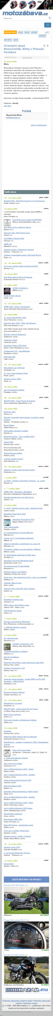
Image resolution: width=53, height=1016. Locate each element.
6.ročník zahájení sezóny (13, 459)
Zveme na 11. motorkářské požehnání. (19, 538)
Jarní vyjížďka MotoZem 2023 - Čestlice (19, 775)
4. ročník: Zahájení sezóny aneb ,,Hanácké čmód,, (23, 508)
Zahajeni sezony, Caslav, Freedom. (17, 836)
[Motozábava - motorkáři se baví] (26, 13)
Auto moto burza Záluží (21, 750)
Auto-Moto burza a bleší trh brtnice (17, 227)
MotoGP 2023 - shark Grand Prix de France (21, 709)
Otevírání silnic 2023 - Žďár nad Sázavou (20, 323)
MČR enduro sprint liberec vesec (16, 605)
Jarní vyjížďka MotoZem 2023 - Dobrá (19, 769)
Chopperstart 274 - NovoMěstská (17, 351)
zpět (46, 32)
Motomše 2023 (10, 412)
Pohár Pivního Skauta (12, 296)
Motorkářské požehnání (13, 814)
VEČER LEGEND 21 (20, 288)
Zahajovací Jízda (10, 340)
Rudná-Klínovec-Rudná (13, 453)
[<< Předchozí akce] (44, 45)
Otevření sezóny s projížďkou (15, 572)
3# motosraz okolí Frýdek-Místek (16, 566)
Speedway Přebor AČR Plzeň (15, 346)
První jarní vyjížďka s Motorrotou (16, 831)
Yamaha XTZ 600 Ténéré (15, 955)
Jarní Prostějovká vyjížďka (14, 390)
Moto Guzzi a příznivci (12, 714)
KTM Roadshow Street (12, 611)
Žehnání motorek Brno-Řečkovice (17, 622)
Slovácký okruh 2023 (12, 847)
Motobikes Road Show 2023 (15, 514)
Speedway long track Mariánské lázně (18, 561)
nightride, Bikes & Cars (13, 583)
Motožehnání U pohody (13, 703)
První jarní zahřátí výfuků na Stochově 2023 (21, 266)
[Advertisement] (26, 159)
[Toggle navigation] (47, 25)
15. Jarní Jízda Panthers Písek (16, 373)
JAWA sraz (8, 244)
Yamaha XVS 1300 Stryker (16, 885)
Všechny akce (10, 32)
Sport (16, 40)
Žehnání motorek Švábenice (15, 334)
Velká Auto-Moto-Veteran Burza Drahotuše (20, 737)
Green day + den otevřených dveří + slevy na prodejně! (25, 577)
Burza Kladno (9, 425)
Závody (34, 32)
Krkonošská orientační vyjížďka (16, 431)
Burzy (27, 32)
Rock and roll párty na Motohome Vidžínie (20, 720)
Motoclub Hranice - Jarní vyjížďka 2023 (19, 437)
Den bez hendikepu (11, 657)
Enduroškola (9, 864)
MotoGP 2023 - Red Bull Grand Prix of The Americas (24, 201)
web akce (7, 106)
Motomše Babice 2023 (12, 786)
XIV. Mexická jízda (11, 638)
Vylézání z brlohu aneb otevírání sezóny (19, 470)
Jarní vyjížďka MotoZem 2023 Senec (18, 808)
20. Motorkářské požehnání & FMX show (20, 555)
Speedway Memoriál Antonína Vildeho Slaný (21, 792)
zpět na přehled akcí (39, 125)
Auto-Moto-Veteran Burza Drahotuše (18, 277)
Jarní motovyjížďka (11, 527)
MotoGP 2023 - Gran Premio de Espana (19, 401)
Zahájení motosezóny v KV (22, 644)
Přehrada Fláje (9, 357)
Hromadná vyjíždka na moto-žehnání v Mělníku (22, 549)
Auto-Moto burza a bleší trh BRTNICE (27, 220)
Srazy (20, 32)
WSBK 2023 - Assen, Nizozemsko (17, 307)
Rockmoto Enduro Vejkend (14, 692)
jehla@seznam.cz (13, 118)
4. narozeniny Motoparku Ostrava (17, 853)
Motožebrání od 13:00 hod (14, 368)
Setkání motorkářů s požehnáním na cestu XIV (22, 544)
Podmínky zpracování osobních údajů (17, 1001)
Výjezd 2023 (8, 442)
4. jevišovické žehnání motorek (16, 758)
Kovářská (7, 731)
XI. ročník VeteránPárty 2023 (15, 318)
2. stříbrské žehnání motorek (15, 627)
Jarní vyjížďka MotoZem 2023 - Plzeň (18, 803)
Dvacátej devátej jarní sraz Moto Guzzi (19, 497)
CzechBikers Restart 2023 (14, 238)
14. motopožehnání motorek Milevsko (18, 533)
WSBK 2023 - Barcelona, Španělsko (18, 492)
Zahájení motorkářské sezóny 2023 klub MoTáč (22, 255)
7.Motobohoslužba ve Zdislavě (16, 651)
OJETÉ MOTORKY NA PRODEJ (26, 880)
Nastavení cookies (30, 1003)
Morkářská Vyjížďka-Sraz (13, 600)
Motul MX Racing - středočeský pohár (18, 825)
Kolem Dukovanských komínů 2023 (17, 780)
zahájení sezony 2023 (12, 379)
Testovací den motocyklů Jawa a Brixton (19, 589)
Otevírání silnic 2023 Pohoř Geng (17, 233)
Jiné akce (7, 40)
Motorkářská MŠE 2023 (13, 819)
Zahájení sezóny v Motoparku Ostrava (19, 250)
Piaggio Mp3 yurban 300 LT (16, 920)
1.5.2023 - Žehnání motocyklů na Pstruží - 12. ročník (24, 481)
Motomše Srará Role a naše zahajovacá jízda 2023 (24, 663)
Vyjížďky (42, 36)
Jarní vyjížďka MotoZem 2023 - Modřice (19, 797)
